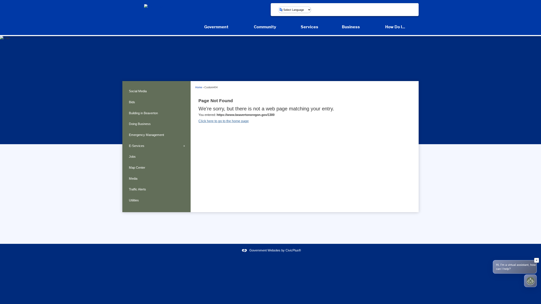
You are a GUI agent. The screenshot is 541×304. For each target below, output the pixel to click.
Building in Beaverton (143, 113)
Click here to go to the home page (223, 121)
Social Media (138, 91)
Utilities (134, 200)
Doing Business (140, 124)
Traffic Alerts (137, 189)
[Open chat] (530, 280)
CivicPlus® (293, 250)
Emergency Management (146, 135)
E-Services (136, 146)
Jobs (132, 156)
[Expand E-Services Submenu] (184, 145)
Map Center (137, 167)
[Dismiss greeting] (536, 260)
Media (133, 178)
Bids (132, 102)
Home (198, 87)
